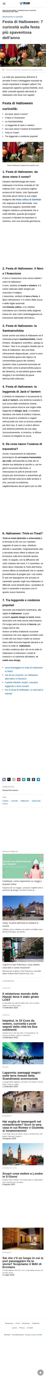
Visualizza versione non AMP (33, 1334)
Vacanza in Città (9, 1168)
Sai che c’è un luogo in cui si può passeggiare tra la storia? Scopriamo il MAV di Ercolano (22, 1262)
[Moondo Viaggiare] (25, 3)
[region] (23, 245)
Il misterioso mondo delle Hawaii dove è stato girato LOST (20, 996)
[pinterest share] (18, 779)
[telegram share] (38, 779)
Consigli (6, 1015)
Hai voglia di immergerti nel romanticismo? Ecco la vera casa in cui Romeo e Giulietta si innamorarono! (23, 1126)
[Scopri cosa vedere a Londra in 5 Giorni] (23, 1154)
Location (6, 988)
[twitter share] (9, 779)
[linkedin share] (23, 779)
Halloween (25, 801)
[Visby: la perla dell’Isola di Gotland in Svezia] (23, 908)
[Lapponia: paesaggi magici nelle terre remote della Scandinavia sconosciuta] (23, 1053)
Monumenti (7, 1116)
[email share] (13, 779)
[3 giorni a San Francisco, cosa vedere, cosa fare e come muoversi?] (23, 949)
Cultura (5, 801)
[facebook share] (4, 779)
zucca (4, 804)
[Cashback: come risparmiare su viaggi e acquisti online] (23, 866)
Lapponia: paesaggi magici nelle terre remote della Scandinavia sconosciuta (21, 1075)
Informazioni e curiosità (12, 17)
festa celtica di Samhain (28, 199)
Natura (5, 1067)
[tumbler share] (33, 779)
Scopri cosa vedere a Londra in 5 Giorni (22, 1175)
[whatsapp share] (28, 779)
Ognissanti (36, 801)
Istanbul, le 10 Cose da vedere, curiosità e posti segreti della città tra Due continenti (19, 1025)
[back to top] (40, 1373)
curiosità (14, 801)
